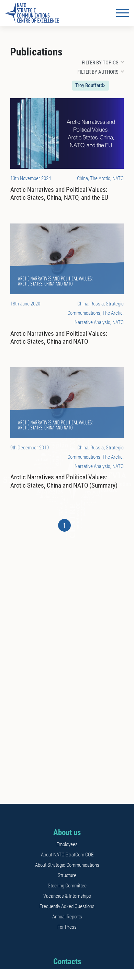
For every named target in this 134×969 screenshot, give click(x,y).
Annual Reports (67, 917)
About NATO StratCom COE (67, 855)
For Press (67, 927)
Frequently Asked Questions (67, 906)
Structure (67, 875)
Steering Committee (67, 886)
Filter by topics (100, 63)
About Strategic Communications (67, 865)
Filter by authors (98, 72)
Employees (67, 844)
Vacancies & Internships (67, 896)
